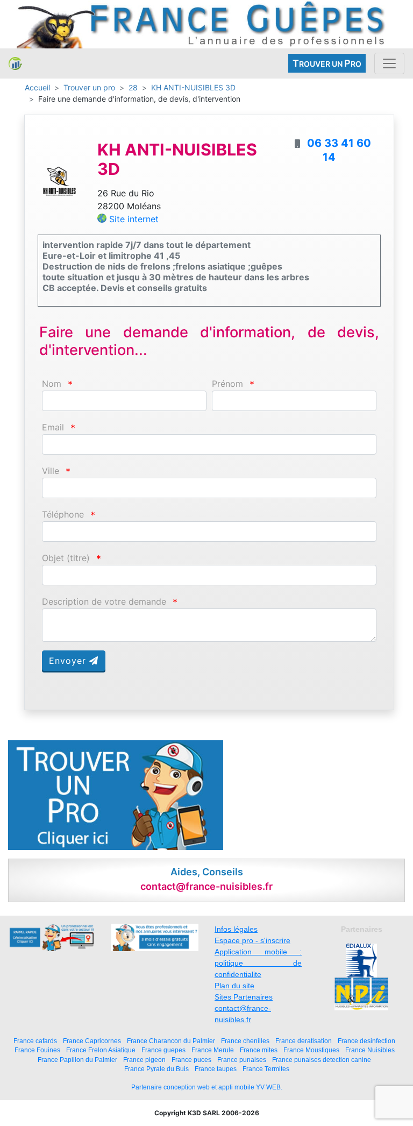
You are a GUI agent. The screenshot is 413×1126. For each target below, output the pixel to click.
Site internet (134, 219)
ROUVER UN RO (327, 63)
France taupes (216, 1068)
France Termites (266, 1068)
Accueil (37, 87)
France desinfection (366, 1040)
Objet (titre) (66, 558)
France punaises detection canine (321, 1059)
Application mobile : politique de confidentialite (258, 963)
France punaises (241, 1059)
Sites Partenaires (244, 997)
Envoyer (69, 660)
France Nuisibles (370, 1049)
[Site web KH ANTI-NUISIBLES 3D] (59, 180)
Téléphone (63, 515)
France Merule (212, 1049)
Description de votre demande (104, 602)
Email (53, 427)
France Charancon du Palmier (171, 1040)
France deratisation (303, 1040)
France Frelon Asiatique (101, 1049)
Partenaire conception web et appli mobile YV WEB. (206, 1087)
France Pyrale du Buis (156, 1068)
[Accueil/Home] (15, 63)
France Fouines (37, 1049)
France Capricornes (92, 1040)
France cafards (35, 1040)
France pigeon (144, 1059)
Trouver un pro (89, 87)
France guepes (163, 1049)
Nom (51, 384)
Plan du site (234, 985)
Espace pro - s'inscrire (252, 940)
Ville (50, 471)
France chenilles (245, 1040)
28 (133, 87)
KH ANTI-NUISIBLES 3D (193, 87)
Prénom (227, 384)
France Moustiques (311, 1049)
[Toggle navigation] (389, 63)
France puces (191, 1059)
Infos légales (236, 929)
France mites (258, 1049)
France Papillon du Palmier (77, 1059)
